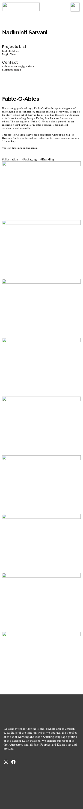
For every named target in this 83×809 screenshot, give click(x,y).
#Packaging (29, 159)
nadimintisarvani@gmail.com (19, 66)
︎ (13, 762)
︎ (6, 762)
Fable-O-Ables (10, 51)
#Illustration (10, 159)
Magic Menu (9, 54)
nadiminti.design (11, 69)
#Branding (47, 159)
